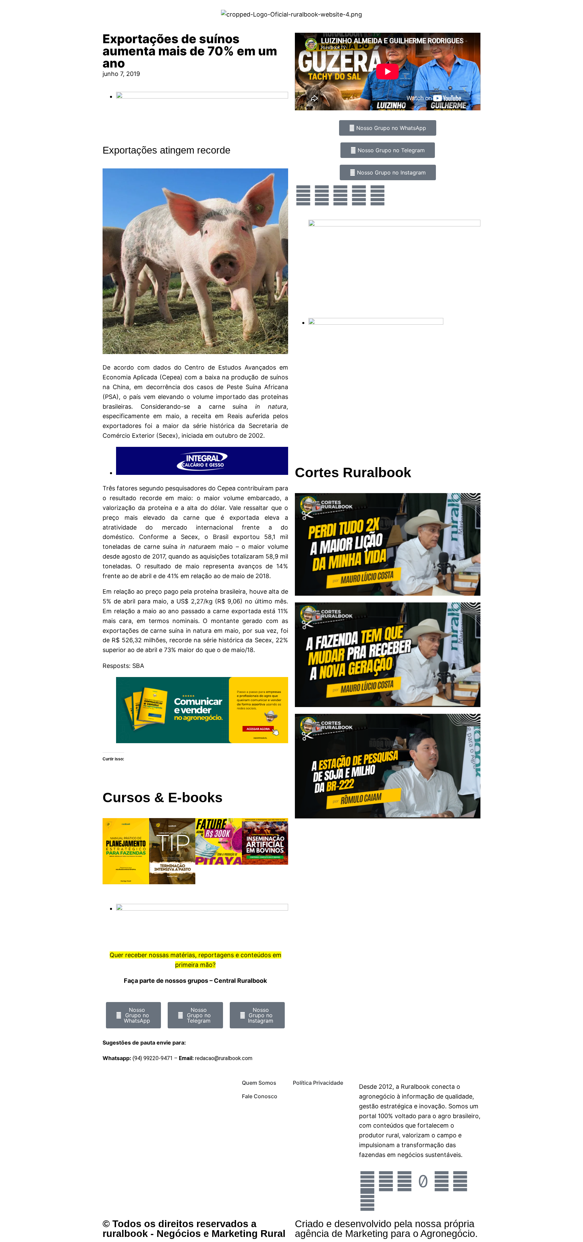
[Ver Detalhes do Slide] (202, 741)
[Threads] (441, 1181)
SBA (137, 665)
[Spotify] (377, 195)
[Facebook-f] (386, 1181)
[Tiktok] (423, 1181)
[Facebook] (321, 195)
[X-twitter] (460, 1181)
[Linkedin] (367, 1200)
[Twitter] (340, 195)
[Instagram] (303, 195)
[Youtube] (359, 195)
